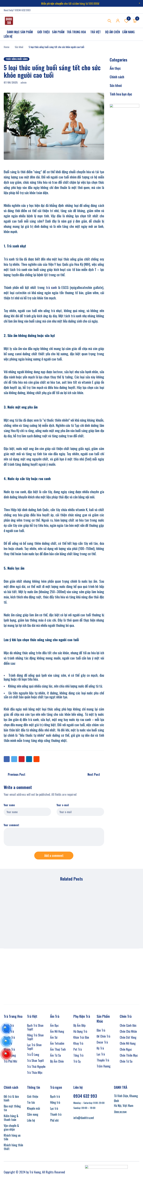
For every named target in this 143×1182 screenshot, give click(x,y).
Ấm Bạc (54, 1025)
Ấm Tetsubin (57, 1043)
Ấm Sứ (53, 1037)
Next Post (94, 774)
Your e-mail (63, 805)
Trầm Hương (103, 1066)
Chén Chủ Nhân (128, 1031)
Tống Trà (78, 1055)
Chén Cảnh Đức (128, 1025)
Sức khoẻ (19, 47)
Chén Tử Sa (126, 1061)
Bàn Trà (101, 1030)
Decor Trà (102, 1042)
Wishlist (128, 18)
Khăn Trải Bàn (81, 1037)
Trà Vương (35, 1172)
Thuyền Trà (103, 1060)
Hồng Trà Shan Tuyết (35, 1037)
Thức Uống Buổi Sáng (17, 59)
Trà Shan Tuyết (35, 1060)
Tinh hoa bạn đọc (121, 94)
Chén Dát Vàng (128, 1037)
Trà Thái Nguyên (36, 1066)
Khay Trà (78, 1043)
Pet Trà (77, 1049)
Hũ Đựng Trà (80, 1031)
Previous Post (16, 774)
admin (23, 82)
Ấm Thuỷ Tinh (58, 1049)
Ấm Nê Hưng (57, 1031)
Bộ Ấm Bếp (79, 1025)
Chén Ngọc (126, 1049)
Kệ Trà (100, 1048)
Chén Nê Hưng (128, 1043)
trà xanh (51, 287)
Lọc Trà (101, 1054)
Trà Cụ (77, 1061)
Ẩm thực (115, 68)
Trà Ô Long (33, 1054)
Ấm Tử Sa (55, 1055)
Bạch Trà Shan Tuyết (35, 1027)
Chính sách (117, 76)
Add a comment (53, 855)
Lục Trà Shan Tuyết (34, 1047)
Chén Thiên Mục (129, 1055)
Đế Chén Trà (103, 1036)
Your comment (11, 825)
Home (6, 47)
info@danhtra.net (83, 1117)
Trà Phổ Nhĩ (10, 1061)
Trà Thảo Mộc (34, 1072)
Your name (9, 805)
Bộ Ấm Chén (57, 1061)
